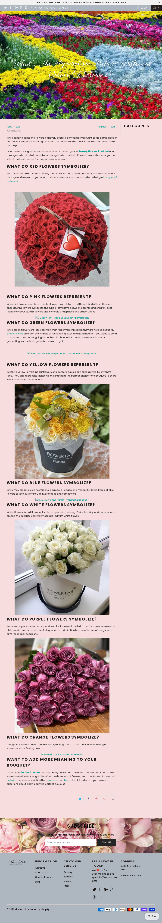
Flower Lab (21, 909)
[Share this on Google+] (104, 798)
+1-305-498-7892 (45, 7)
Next (113, 127)
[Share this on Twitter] (80, 798)
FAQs (66, 886)
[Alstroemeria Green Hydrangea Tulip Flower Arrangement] (62, 353)
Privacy (68, 881)
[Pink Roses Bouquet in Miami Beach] (62, 317)
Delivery (68, 872)
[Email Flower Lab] (31, 7)
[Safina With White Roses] (62, 732)
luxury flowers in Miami (94, 151)
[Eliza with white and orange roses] (62, 754)
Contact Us (41, 872)
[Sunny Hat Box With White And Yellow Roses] (62, 478)
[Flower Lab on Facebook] (10, 7)
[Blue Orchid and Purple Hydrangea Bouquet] (62, 500)
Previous (103, 127)
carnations (52, 780)
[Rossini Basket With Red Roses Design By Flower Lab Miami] (62, 285)
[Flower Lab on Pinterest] (20, 7)
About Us (40, 867)
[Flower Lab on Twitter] (5, 7)
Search (63, 7)
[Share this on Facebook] (88, 798)
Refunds (68, 876)
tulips (67, 780)
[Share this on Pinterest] (96, 798)
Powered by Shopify (38, 909)
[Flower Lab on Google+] (15, 7)
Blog (37, 881)
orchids (11, 780)
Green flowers (15, 333)
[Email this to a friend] (113, 798)
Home (73, 14)
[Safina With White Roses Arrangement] (62, 614)
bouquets (85, 14)
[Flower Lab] (13, 16)
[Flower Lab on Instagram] (26, 7)
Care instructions (44, 877)
